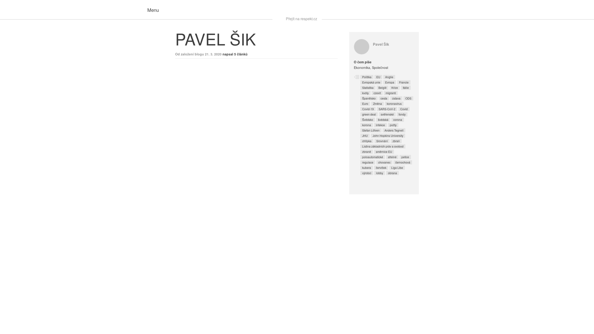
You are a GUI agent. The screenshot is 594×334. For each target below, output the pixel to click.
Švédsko (367, 120)
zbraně (366, 152)
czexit (377, 93)
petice (405, 157)
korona (366, 125)
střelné (392, 157)
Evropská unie (371, 82)
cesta (384, 98)
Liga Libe (397, 168)
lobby (379, 173)
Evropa (389, 82)
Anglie (389, 77)
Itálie (406, 88)
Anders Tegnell (394, 130)
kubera (366, 168)
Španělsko (369, 98)
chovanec (384, 162)
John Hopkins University (388, 136)
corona (397, 120)
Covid (404, 109)
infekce (380, 125)
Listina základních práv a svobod (383, 146)
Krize (394, 88)
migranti (391, 93)
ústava (396, 98)
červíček (381, 168)
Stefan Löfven (371, 130)
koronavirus (394, 104)
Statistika (368, 88)
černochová (402, 162)
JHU (365, 136)
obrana (392, 173)
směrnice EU (384, 152)
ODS (408, 98)
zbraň (396, 141)
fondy (402, 114)
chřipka (366, 141)
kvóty (365, 93)
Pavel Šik (381, 44)
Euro (365, 104)
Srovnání (382, 141)
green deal (369, 114)
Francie (404, 82)
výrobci (366, 173)
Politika (366, 77)
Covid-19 (368, 109)
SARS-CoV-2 (387, 109)
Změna (377, 104)
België (382, 88)
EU (378, 77)
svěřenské (387, 114)
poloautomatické (372, 157)
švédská (383, 120)
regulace (367, 162)
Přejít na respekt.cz (301, 18)
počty (393, 125)
